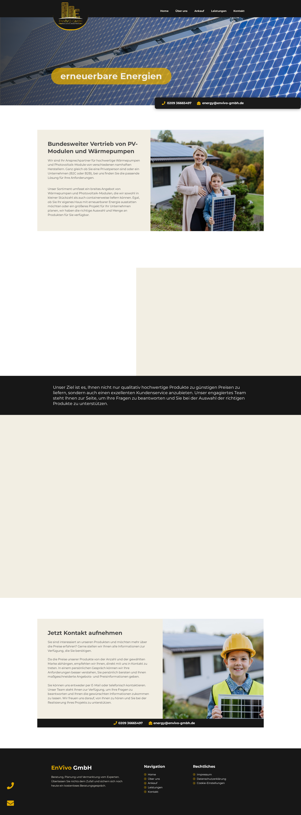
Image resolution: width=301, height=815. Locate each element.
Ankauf (199, 11)
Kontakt (239, 11)
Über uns (181, 11)
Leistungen (218, 11)
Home (164, 11)
